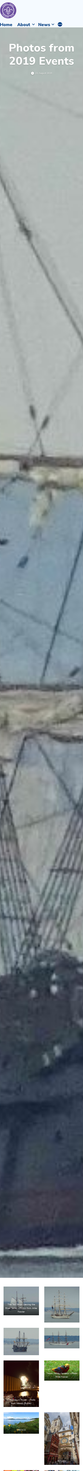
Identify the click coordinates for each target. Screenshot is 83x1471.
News (44, 25)
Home (6, 25)
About (23, 25)
